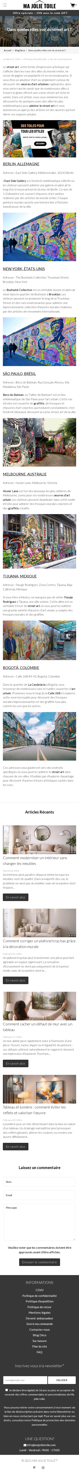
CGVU (40, 1290)
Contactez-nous (39, 1329)
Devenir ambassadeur (39, 1318)
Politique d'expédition (39, 1301)
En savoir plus (15, 897)
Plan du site (39, 1346)
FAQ (39, 1352)
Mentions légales (40, 1312)
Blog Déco (39, 1335)
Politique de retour (39, 1307)
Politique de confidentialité (39, 1295)
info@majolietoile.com (41, 1445)
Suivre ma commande (39, 1324)
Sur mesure (40, 1341)
